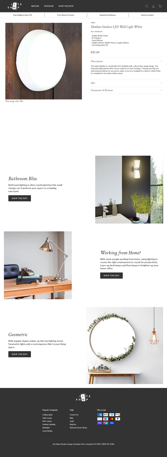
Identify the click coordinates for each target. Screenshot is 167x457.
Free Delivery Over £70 (22, 15)
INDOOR (35, 6)
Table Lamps (47, 418)
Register (73, 424)
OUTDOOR (48, 6)
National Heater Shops (78, 428)
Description (97, 61)
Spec (93, 83)
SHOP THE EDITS (66, 6)
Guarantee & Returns (102, 90)
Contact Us (74, 415)
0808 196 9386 (108, 444)
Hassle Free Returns (108, 15)
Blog (71, 418)
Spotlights (46, 428)
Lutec (93, 22)
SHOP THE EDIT (20, 198)
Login (72, 421)
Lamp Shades (47, 431)
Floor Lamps (47, 421)
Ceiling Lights (47, 415)
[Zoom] (43, 61)
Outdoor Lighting (48, 424)
